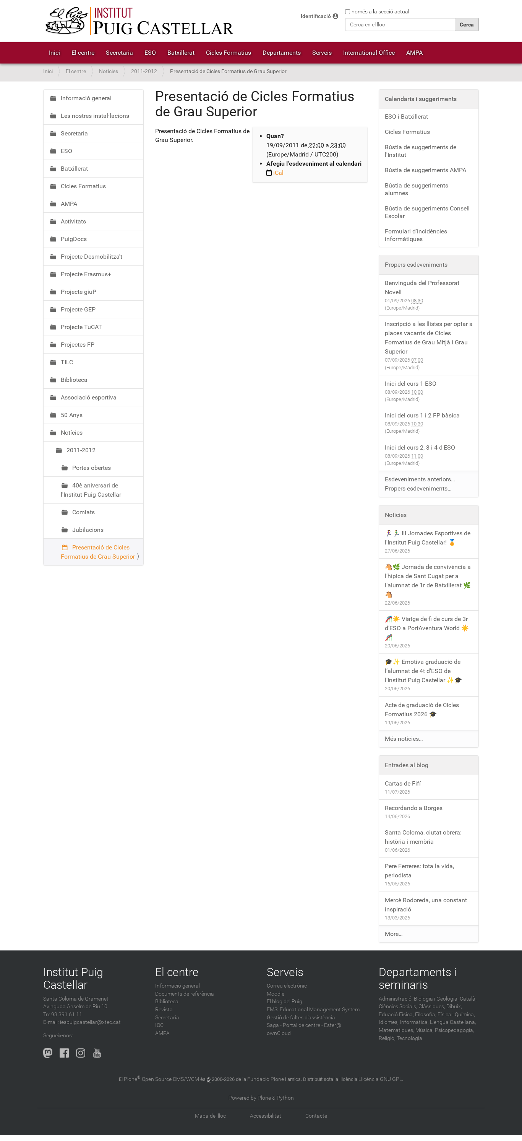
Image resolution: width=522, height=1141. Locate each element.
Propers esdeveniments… (418, 488)
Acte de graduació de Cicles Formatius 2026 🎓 (422, 709)
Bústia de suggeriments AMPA (425, 170)
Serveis (322, 52)
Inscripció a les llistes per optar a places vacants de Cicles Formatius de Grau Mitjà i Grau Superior (429, 337)
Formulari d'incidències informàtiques (416, 235)
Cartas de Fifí (403, 783)
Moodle (275, 994)
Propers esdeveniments (416, 264)
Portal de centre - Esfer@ (312, 1025)
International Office (369, 52)
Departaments (282, 52)
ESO (150, 52)
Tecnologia (409, 1038)
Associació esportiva (88, 397)
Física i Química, (456, 1014)
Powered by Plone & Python (261, 1098)
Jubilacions (87, 529)
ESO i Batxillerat (406, 116)
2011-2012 (144, 71)
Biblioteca (73, 379)
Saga (273, 1025)
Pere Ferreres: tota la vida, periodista (419, 870)
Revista (164, 1009)
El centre (82, 52)
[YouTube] (97, 1053)
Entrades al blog (406, 765)
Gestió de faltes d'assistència (301, 1017)
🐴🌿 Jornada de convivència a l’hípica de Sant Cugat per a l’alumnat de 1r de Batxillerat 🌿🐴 (428, 580)
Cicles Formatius (228, 52)
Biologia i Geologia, (436, 999)
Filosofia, (425, 1014)
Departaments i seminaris (418, 978)
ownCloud (279, 1033)
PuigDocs (73, 239)
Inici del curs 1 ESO (410, 383)
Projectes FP (76, 344)
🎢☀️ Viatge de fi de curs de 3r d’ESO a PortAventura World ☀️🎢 (427, 628)
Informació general (85, 98)
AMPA (414, 52)
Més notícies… (404, 738)
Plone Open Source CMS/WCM (161, 1079)
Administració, (396, 999)
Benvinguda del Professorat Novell (422, 287)
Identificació (316, 16)
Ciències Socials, (398, 1006)
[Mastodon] (47, 1053)
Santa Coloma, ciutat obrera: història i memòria (423, 837)
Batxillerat (181, 52)
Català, (468, 999)
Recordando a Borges (414, 808)
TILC (66, 362)
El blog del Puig (284, 1001)
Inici (54, 52)
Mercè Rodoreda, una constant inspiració (426, 905)
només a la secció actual (380, 11)
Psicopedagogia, (454, 1030)
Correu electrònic (287, 986)
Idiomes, (389, 1022)
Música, (424, 1030)
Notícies (108, 71)
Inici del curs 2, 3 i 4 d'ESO (420, 447)
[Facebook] (64, 1053)
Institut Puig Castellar (73, 978)
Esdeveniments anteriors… (420, 479)
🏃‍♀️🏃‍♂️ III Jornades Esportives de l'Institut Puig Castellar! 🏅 (427, 538)
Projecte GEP (77, 309)
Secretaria (119, 52)
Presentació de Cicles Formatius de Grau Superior (98, 552)
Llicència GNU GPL (380, 1079)
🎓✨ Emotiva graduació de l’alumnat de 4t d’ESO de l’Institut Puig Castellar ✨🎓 (423, 671)
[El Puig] (138, 21)
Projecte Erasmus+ (85, 274)
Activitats (72, 221)
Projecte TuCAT (80, 327)
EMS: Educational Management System (313, 1009)
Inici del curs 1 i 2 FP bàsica (422, 415)
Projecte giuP (77, 291)
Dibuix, (454, 1006)
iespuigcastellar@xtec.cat (90, 1022)
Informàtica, (414, 1022)
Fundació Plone (265, 1079)
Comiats (83, 512)
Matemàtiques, (396, 1030)
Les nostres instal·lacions (94, 115)
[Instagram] (80, 1053)
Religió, (387, 1038)
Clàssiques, (431, 1006)
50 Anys (71, 415)
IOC (159, 1025)
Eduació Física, (396, 1014)
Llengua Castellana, (453, 1022)
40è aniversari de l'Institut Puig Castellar (91, 490)
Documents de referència (184, 994)
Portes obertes (91, 467)
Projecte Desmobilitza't (90, 256)
